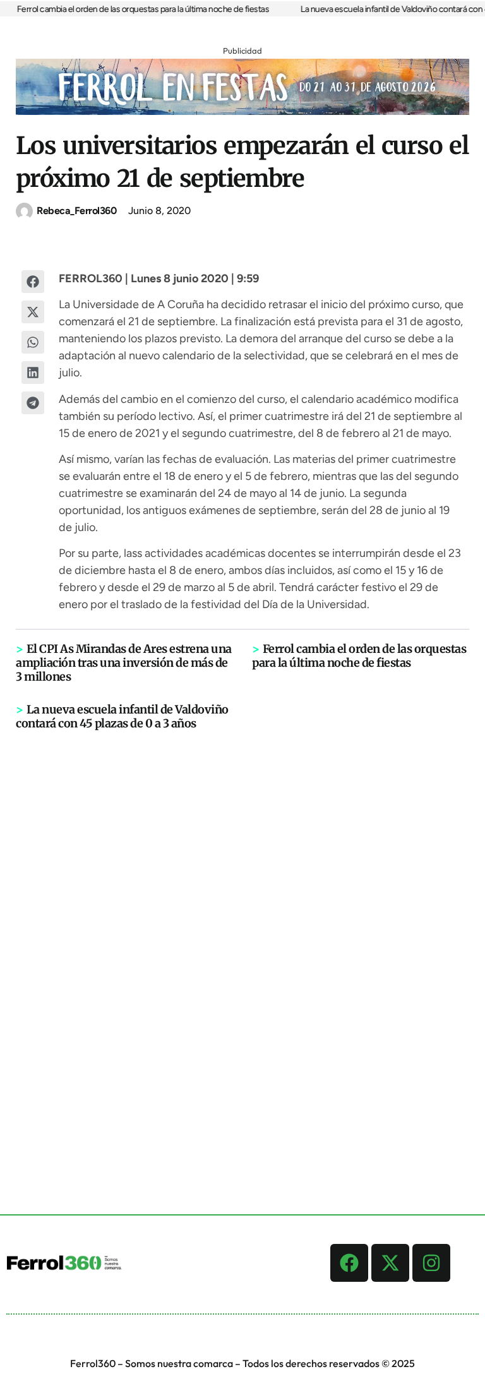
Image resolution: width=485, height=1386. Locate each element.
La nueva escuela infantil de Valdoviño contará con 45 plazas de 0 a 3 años (122, 716)
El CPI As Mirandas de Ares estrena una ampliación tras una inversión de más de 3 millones (124, 663)
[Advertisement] (242, 926)
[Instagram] (431, 1263)
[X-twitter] (390, 1263)
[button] (32, 281)
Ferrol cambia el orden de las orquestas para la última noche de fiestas (136, 9)
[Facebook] (349, 1263)
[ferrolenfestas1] (242, 111)
